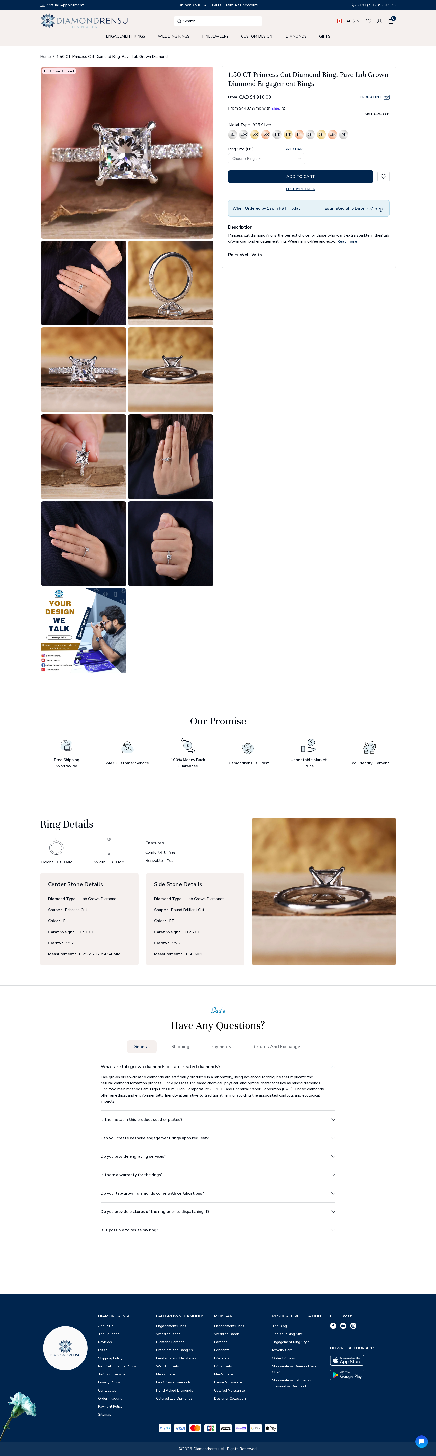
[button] (390, 21)
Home (45, 56)
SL (232, 136)
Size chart (295, 149)
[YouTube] (343, 1326)
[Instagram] (353, 1326)
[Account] (379, 21)
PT (343, 136)
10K (243, 136)
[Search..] (179, 21)
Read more (347, 241)
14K (277, 136)
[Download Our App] (347, 1360)
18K (310, 136)
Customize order (300, 189)
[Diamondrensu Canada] (85, 21)
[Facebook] (333, 1326)
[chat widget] (421, 1441)
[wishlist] (368, 21)
